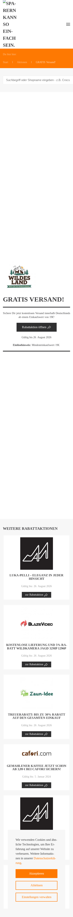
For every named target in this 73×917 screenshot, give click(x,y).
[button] (68, 24)
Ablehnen (37, 885)
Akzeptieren (36, 873)
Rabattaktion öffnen (34, 327)
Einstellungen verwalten (36, 897)
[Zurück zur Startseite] (12, 24)
